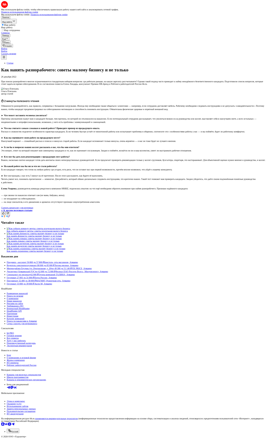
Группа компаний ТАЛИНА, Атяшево (56, 274)
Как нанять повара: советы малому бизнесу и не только (33, 241)
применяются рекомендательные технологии (56, 418)
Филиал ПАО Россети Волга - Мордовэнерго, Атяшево (81, 271)
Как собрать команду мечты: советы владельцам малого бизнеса (37, 231)
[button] (4, 48)
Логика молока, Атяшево (66, 265)
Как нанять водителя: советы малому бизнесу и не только (34, 246)
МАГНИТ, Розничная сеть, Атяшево (53, 281)
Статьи (10, 63)
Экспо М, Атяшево (43, 284)
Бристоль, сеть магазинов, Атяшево (61, 262)
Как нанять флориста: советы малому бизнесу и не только (34, 236)
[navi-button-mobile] (4, 57)
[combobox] (13, 431)
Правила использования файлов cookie (49, 14)
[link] (6, 42)
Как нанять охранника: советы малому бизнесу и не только (35, 251)
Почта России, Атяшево (45, 277)
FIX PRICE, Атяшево (82, 268)
